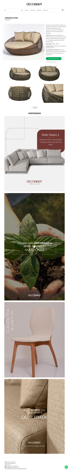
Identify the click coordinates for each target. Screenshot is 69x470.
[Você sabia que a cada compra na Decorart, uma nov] (34, 246)
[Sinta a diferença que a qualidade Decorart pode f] (34, 416)
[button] (51, 62)
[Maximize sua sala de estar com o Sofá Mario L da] (34, 154)
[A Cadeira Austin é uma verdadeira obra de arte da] (34, 339)
